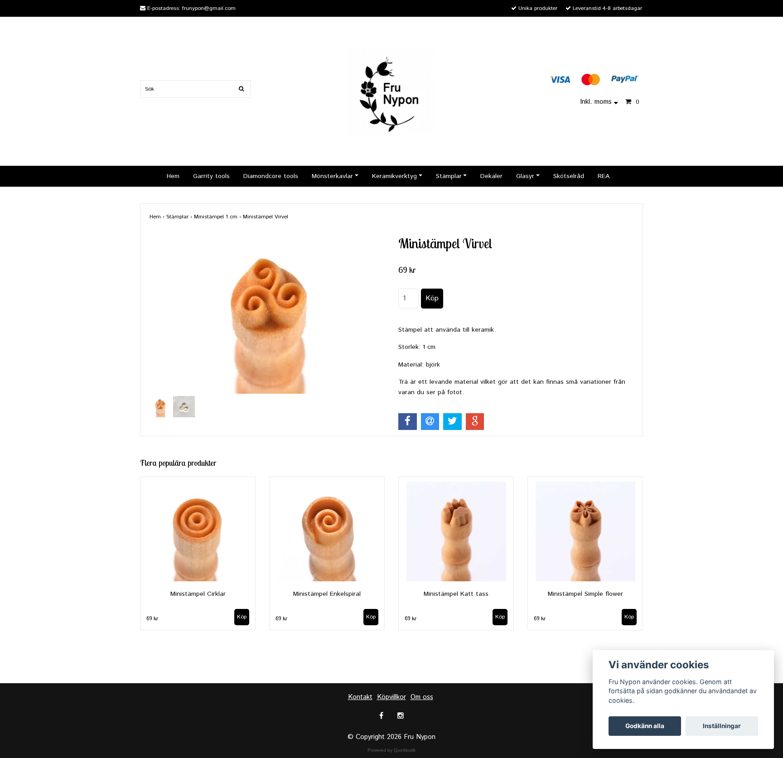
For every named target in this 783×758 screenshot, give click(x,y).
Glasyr (525, 176)
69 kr (152, 618)
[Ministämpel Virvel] (267, 314)
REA (603, 176)
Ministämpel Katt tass (456, 594)
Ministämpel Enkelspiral (327, 594)
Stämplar (449, 176)
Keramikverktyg (394, 176)
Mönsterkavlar (332, 176)
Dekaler (491, 176)
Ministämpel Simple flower (585, 594)
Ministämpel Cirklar (198, 594)
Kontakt (360, 697)
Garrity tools (211, 176)
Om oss (422, 697)
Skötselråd (568, 176)
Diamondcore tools (270, 176)
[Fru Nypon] (391, 92)
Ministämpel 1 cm (218, 217)
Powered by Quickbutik (391, 750)
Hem (173, 176)
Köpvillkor (391, 697)
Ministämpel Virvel (266, 217)
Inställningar (722, 725)
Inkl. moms (597, 101)
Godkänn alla (644, 725)
